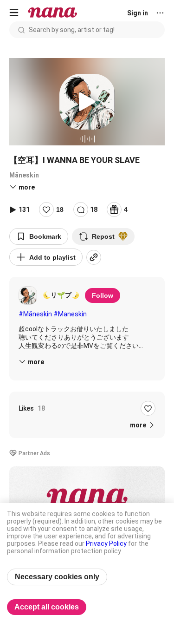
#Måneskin (35, 314)
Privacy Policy (106, 543)
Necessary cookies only (57, 577)
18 (60, 209)
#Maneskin (70, 314)
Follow (102, 295)
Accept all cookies (46, 607)
